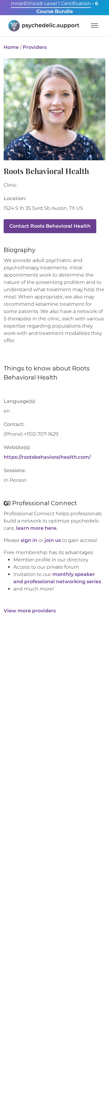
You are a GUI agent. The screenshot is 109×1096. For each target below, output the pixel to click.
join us (53, 540)
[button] (15, 113)
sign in (29, 540)
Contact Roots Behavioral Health (50, 226)
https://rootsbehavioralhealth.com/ (47, 457)
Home (11, 47)
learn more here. (37, 528)
